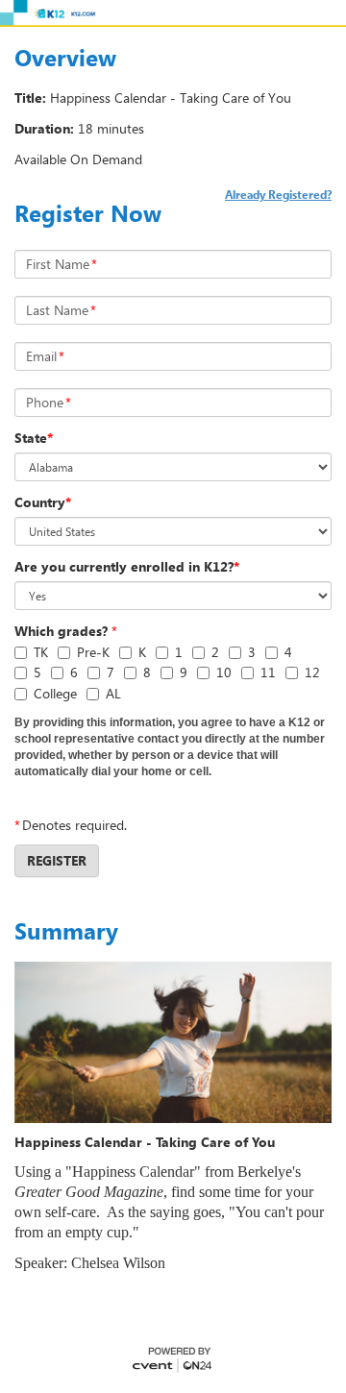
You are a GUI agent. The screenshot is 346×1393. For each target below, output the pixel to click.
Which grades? (61, 631)
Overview (65, 57)
